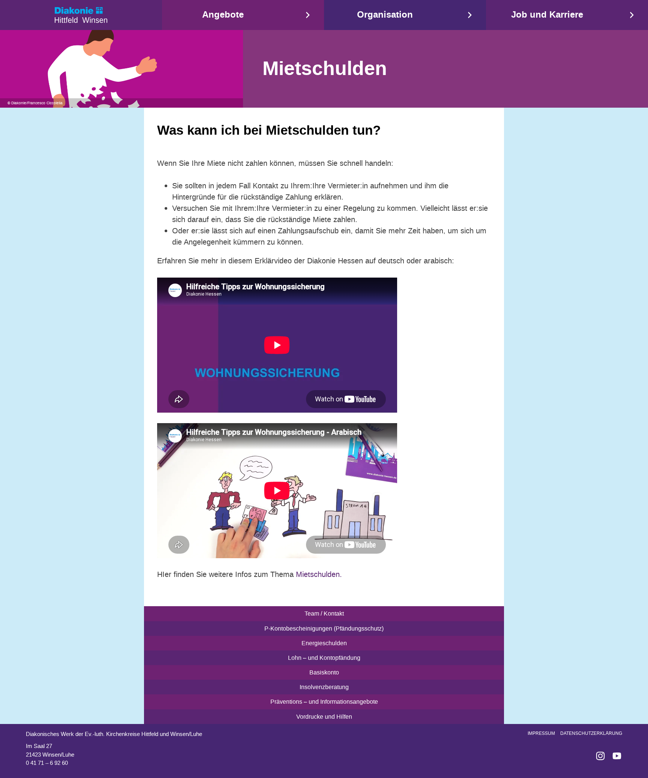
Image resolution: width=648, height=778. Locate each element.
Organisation (385, 14)
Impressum (541, 733)
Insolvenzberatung (324, 687)
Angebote (223, 14)
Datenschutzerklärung (591, 733)
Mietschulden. (319, 574)
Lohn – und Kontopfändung (324, 658)
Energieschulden (324, 643)
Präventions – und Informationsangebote (324, 702)
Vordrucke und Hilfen (324, 717)
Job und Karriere (547, 14)
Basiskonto (324, 672)
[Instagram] (597, 756)
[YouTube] (614, 756)
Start (81, 15)
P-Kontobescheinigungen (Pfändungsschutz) (324, 628)
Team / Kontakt (324, 613)
